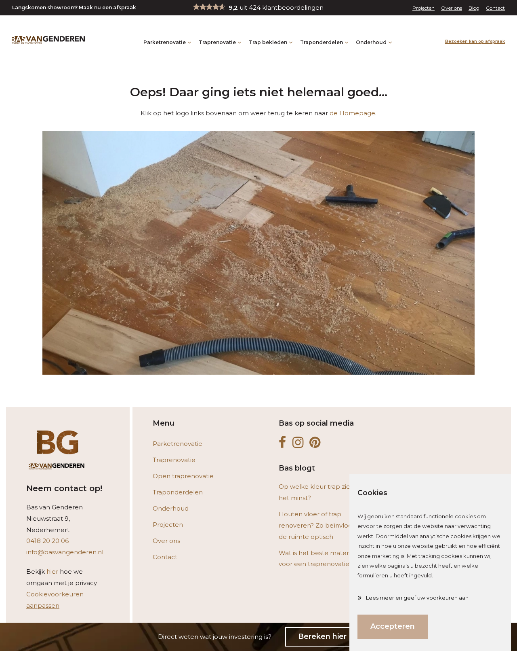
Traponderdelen (321, 42)
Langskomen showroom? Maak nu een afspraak (74, 7)
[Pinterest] (314, 443)
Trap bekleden (268, 42)
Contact (495, 8)
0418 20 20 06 (47, 541)
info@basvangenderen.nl (64, 552)
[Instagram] (297, 443)
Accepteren (392, 626)
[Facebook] (282, 443)
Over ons (451, 8)
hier (52, 571)
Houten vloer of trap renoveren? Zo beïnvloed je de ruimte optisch (321, 525)
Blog (474, 8)
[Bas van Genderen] (48, 40)
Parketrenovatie (164, 42)
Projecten (423, 8)
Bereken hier (322, 636)
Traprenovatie (217, 42)
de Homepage (352, 113)
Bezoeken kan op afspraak (475, 41)
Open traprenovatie (183, 476)
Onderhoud (371, 42)
